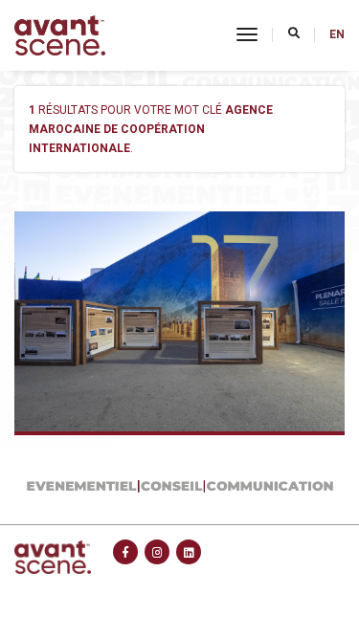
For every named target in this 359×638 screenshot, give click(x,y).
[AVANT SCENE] (59, 35)
